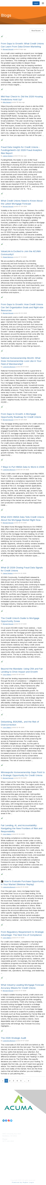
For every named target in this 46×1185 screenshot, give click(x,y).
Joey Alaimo (7, 674)
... (24, 1081)
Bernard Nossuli (8, 49)
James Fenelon (8, 156)
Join (3, 1155)
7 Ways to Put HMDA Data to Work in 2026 (22, 467)
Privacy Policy (7, 1176)
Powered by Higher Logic (23, 1182)
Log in (36, 3)
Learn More (6, 1160)
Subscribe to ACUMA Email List (13, 1157)
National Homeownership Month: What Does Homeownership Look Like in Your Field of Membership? (21, 361)
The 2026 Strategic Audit (13, 1038)
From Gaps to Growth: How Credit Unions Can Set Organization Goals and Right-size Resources (22, 307)
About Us (5, 1174)
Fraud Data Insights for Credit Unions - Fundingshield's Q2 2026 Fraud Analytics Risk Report (21, 150)
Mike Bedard (7, 102)
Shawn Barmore (8, 257)
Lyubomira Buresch (9, 367)
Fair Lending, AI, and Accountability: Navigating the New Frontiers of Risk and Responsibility (21, 828)
